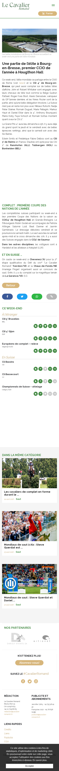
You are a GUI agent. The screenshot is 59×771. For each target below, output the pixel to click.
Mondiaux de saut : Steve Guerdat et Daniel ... (28, 599)
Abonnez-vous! (29, 662)
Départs (40, 326)
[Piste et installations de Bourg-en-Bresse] (29, 40)
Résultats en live (50, 326)
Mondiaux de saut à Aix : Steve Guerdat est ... (24, 546)
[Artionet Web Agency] (42, 638)
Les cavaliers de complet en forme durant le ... (27, 493)
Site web (36, 326)
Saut (18, 499)
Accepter (29, 766)
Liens (6, 733)
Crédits (7, 729)
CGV (6, 741)
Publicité (8, 737)
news (21, 83)
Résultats (45, 326)
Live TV (55, 326)
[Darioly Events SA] (17, 638)
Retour (10, 285)
